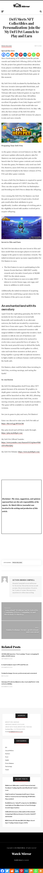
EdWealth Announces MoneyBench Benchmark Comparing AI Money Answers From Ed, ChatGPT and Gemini (20, 814)
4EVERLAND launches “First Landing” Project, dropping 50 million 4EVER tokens (20, 655)
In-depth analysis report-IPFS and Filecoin (14, 664)
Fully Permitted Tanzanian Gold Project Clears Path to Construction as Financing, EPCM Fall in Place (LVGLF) (20, 796)
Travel (7, 769)
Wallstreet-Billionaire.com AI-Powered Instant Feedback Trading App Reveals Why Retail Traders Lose (21, 788)
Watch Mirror (21, 848)
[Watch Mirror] (21, 5)
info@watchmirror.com (16, 731)
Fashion (7, 753)
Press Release (6, 46)
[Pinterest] (21, 55)
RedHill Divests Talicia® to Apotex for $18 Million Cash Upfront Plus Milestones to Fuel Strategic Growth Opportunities (20, 805)
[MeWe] (25, 55)
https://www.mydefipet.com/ (29, 452)
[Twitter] (8, 55)
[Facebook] (4, 55)
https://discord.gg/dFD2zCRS (12, 423)
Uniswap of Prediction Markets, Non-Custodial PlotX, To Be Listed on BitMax (20, 683)
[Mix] (29, 55)
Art (6, 747)
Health (7, 760)
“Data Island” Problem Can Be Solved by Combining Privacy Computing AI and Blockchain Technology (21, 612)
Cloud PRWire (9, 750)
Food (6, 757)
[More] (38, 55)
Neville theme (18, 860)
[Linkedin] (16, 55)
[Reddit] (12, 55)
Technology (8, 766)
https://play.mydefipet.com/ (12, 433)
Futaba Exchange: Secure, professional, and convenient (22, 631)
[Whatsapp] (34, 55)
